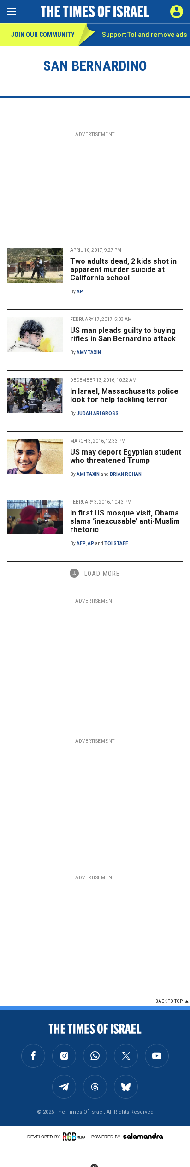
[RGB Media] (76, 1136)
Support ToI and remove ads (144, 34)
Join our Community (43, 34)
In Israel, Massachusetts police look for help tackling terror (124, 395)
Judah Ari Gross (98, 413)
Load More (102, 573)
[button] (176, 11)
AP (80, 291)
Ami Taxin (88, 474)
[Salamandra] (143, 1136)
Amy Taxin (89, 352)
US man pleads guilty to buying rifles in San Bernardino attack (123, 334)
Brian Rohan (126, 474)
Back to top (169, 1001)
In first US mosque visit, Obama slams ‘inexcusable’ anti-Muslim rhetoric (125, 521)
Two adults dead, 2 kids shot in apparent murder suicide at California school (123, 269)
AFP (81, 543)
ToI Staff (116, 543)
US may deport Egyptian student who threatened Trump (125, 456)
